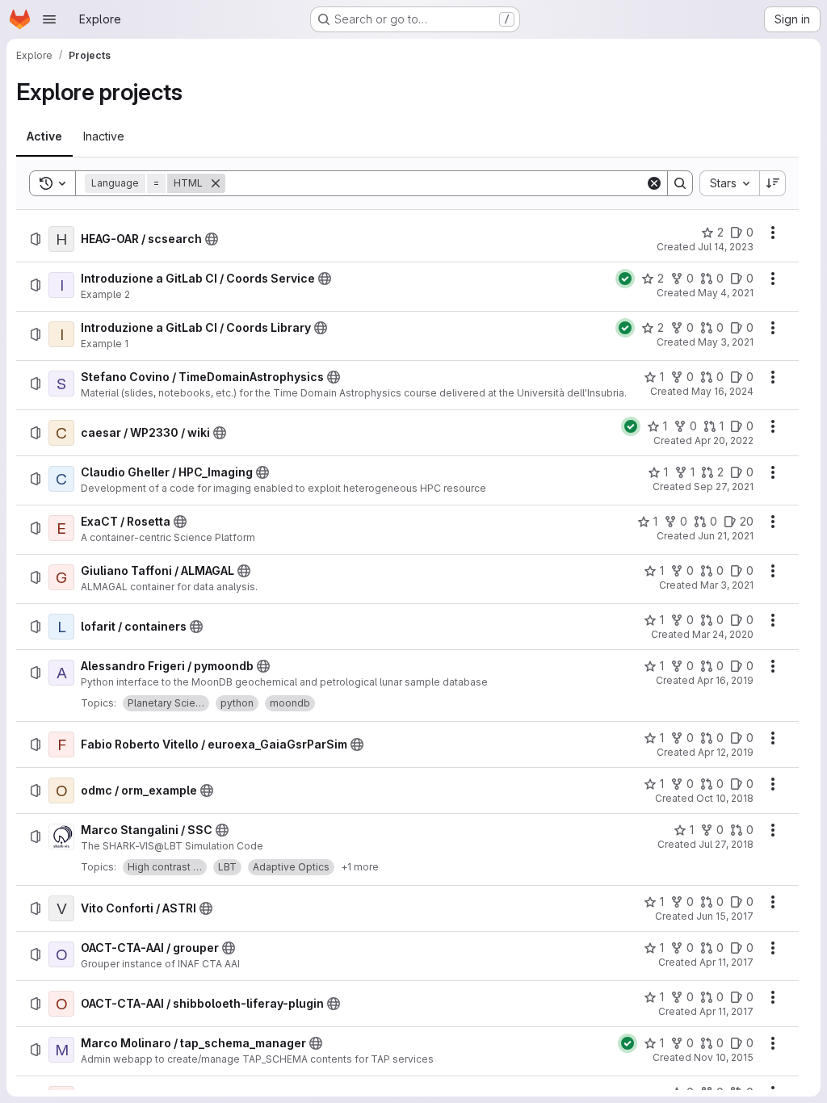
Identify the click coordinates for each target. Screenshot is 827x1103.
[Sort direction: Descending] (773, 183)
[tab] (44, 136)
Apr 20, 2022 (724, 440)
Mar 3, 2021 (727, 585)
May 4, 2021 (726, 293)
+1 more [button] (360, 867)
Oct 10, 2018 (725, 798)
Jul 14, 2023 (726, 247)
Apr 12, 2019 (726, 752)
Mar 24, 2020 (723, 634)
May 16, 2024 (722, 391)
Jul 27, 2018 (726, 844)
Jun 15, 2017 (725, 916)
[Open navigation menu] (49, 19)
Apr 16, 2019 (725, 680)
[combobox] (729, 183)
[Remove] (215, 183)
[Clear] (654, 183)
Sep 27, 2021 (724, 486)
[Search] (680, 183)
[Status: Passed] (625, 278)
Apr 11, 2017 (726, 962)
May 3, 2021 (726, 342)
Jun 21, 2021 (726, 536)
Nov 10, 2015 (724, 1057)
